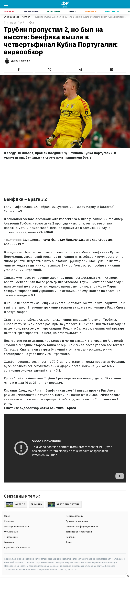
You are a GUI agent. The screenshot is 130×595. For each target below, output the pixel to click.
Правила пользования (77, 521)
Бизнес (73, 11)
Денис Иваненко (20, 60)
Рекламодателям (74, 516)
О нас (7, 516)
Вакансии (9, 542)
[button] (18, 70)
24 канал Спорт (11, 17)
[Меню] (6, 4)
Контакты (70, 537)
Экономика (53, 11)
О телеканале (11, 531)
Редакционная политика (16, 526)
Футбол (26, 17)
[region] (65, 586)
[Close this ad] (127, 575)
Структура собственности (17, 547)
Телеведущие (11, 537)
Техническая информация (79, 531)
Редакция (9, 521)
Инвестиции (112, 11)
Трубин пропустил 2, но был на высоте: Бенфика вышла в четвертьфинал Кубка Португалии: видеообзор (80, 17)
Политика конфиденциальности (82, 526)
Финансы (90, 11)
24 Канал (9, 11)
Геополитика (31, 11)
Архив (69, 542)
